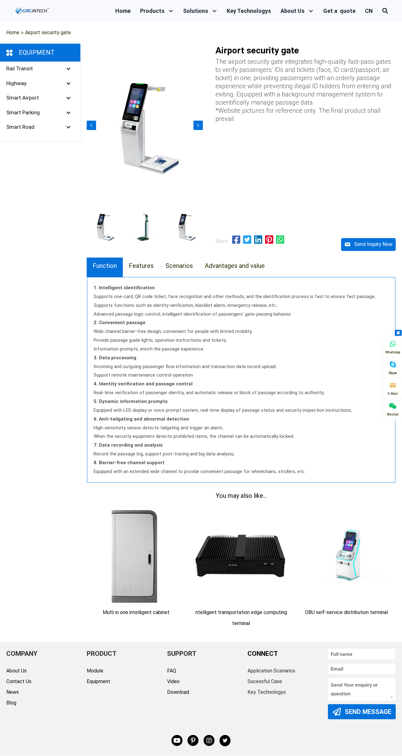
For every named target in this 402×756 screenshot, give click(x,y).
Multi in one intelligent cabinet (136, 612)
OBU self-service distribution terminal (346, 612)
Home (12, 32)
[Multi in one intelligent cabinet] (136, 555)
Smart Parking (23, 112)
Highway (16, 83)
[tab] (105, 267)
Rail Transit (19, 68)
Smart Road (20, 127)
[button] (170, 10)
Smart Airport (22, 98)
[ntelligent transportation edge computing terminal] (241, 555)
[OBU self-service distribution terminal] (346, 555)
